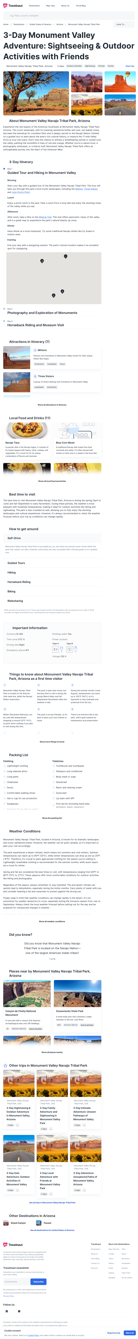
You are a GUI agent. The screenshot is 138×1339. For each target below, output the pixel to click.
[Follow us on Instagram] (11, 1311)
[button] (51, 171)
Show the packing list (52, 818)
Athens (111, 1263)
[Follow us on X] (19, 1311)
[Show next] (98, 948)
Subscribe (38, 1281)
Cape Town (126, 1273)
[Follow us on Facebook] (24, 1311)
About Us (94, 1254)
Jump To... (120, 24)
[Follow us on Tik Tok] (6, 1311)
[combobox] (67, 15)
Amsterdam (126, 1263)
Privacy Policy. (9, 1296)
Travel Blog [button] (81, 5)
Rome (124, 1254)
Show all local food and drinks (52, 481)
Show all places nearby (52, 1052)
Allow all (130, 1333)
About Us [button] (65, 5)
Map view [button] (50, 5)
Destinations (95, 1249)
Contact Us (95, 1263)
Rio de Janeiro (127, 1278)
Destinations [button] (34, 5)
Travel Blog (95, 1259)
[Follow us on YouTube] (14, 1311)
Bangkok (112, 1278)
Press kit (94, 1268)
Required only (113, 1333)
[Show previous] (6, 948)
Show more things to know (52, 742)
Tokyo (111, 1259)
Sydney (111, 1273)
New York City (114, 1249)
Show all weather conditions (52, 921)
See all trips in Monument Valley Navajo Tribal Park (52, 1202)
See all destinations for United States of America (52, 1230)
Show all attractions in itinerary (52, 405)
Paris (123, 1249)
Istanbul (125, 1268)
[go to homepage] (13, 7)
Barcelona (125, 1259)
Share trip (130, 66)
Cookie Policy (33, 1335)
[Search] (128, 15)
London (111, 1254)
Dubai (111, 1268)
